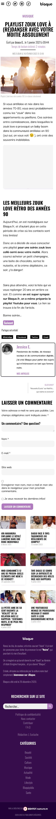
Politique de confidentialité (28, 714)
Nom (5, 438)
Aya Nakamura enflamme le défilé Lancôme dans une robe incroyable (11, 538)
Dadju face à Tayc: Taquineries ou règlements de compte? (40, 538)
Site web (7, 467)
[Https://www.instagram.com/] (22, 4)
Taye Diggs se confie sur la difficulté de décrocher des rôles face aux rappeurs (42, 575)
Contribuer (28, 723)
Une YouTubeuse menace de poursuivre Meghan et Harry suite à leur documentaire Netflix (43, 613)
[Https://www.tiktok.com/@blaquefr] (28, 4)
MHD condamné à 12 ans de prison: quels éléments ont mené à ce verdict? (12, 575)
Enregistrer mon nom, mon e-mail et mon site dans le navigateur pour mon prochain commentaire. (27, 487)
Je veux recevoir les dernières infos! (24, 498)
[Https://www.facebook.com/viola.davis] (8, 4)
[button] (2, 3)
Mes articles (23, 373)
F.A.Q (28, 727)
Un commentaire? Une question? (21, 423)
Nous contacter (28, 719)
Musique (28, 16)
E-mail (6, 452)
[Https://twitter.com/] (15, 4)
